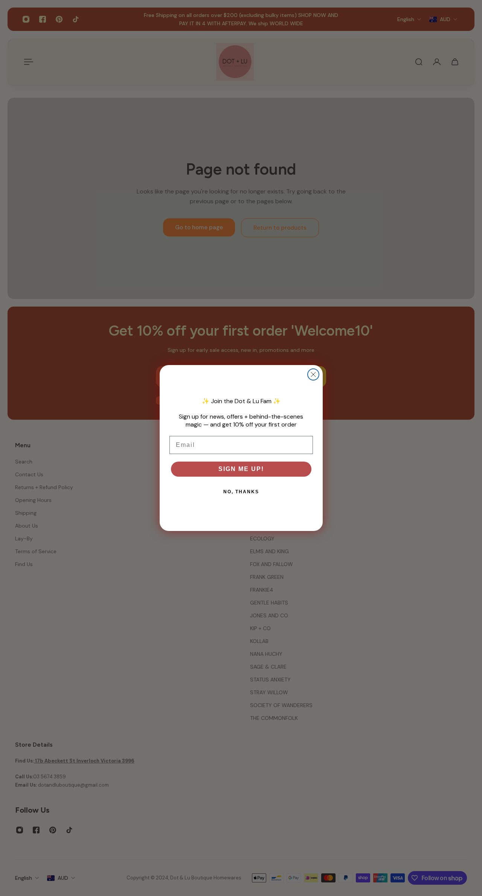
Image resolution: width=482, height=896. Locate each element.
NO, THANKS (241, 491)
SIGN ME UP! (241, 469)
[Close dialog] (313, 374)
